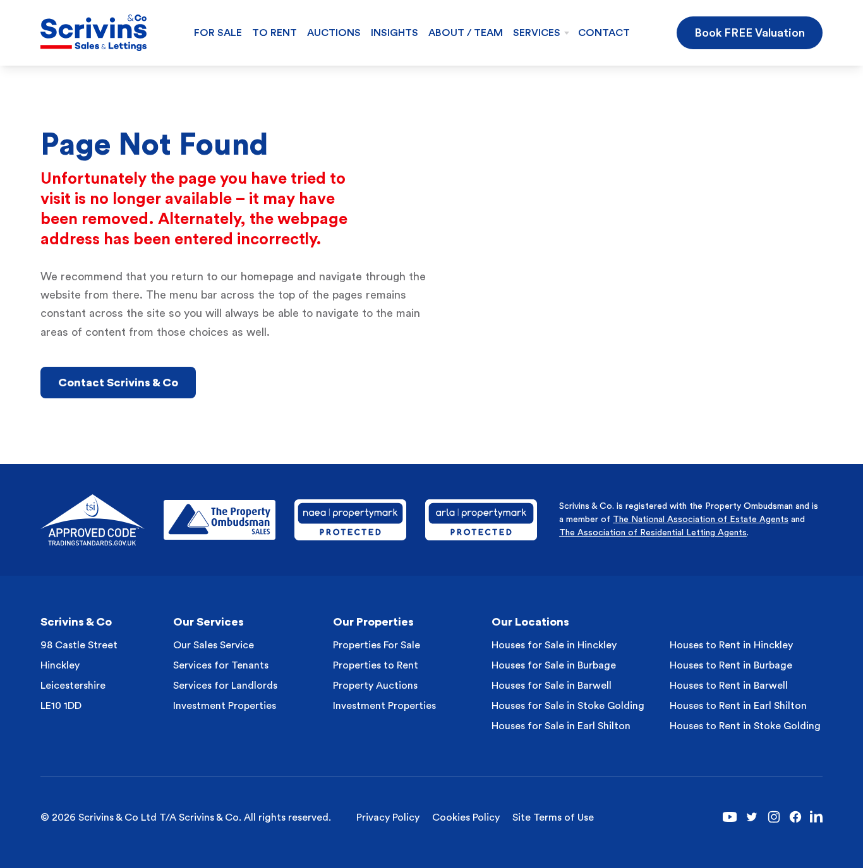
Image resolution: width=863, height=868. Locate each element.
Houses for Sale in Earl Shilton (561, 726)
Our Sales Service (213, 645)
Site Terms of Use (553, 817)
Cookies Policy (466, 817)
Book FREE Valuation (749, 33)
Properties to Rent (375, 665)
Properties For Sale (376, 645)
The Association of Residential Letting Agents (653, 532)
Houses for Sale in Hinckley (554, 645)
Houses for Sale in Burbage (554, 665)
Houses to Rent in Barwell (729, 686)
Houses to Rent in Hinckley (731, 645)
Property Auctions (375, 686)
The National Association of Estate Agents (700, 519)
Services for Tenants (221, 665)
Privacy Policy (387, 817)
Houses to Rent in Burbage (731, 665)
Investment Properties (224, 706)
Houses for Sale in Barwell (552, 686)
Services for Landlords (225, 686)
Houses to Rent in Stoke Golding (745, 726)
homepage (267, 276)
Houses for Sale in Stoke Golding (568, 706)
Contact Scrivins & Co (118, 382)
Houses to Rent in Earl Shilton (738, 706)
